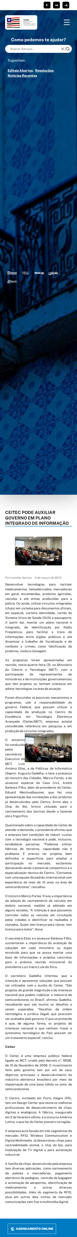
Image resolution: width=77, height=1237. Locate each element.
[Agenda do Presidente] (12, 281)
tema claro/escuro (47, 5)
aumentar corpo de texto (56, 5)
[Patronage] (12, 273)
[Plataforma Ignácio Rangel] (26, 273)
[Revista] (39, 273)
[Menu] (67, 22)
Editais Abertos (20, 71)
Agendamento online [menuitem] (34, 1228)
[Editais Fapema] (53, 273)
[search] (67, 48)
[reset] (62, 48)
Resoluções (44, 71)
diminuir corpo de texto (65, 5)
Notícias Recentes (22, 76)
